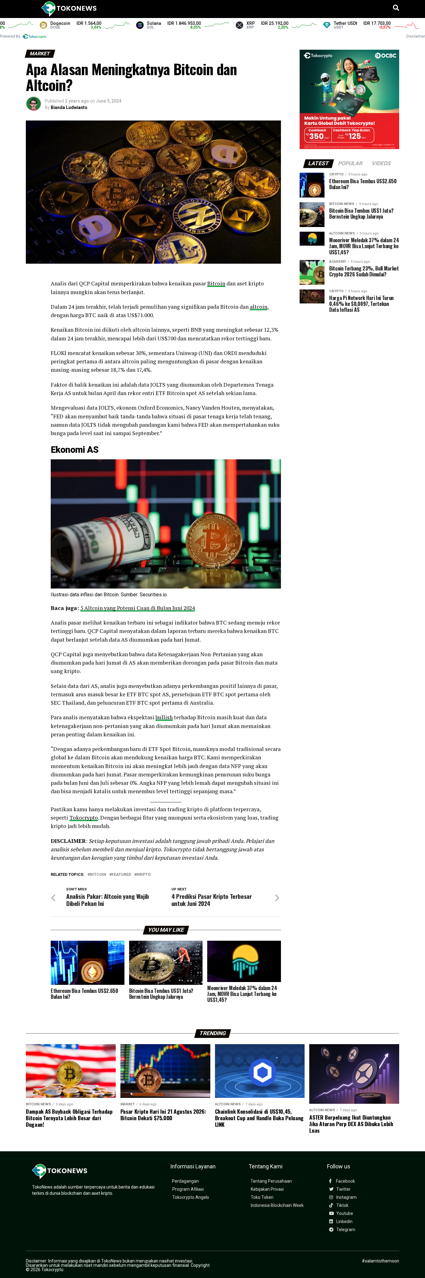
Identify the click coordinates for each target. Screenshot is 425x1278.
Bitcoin (216, 283)
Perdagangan (185, 1181)
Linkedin (344, 1221)
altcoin (258, 306)
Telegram (345, 1229)
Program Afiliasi (188, 1189)
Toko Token (262, 1197)
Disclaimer (415, 36)
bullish (164, 717)
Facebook (345, 1181)
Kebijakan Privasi (267, 1189)
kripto (144, 875)
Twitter (343, 1189)
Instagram (346, 1197)
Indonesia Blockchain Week (277, 1205)
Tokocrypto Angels (190, 1197)
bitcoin (98, 875)
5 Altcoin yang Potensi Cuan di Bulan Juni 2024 (137, 608)
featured (121, 875)
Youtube (344, 1213)
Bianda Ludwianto (69, 107)
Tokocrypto (83, 817)
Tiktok (341, 1205)
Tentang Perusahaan (271, 1181)
